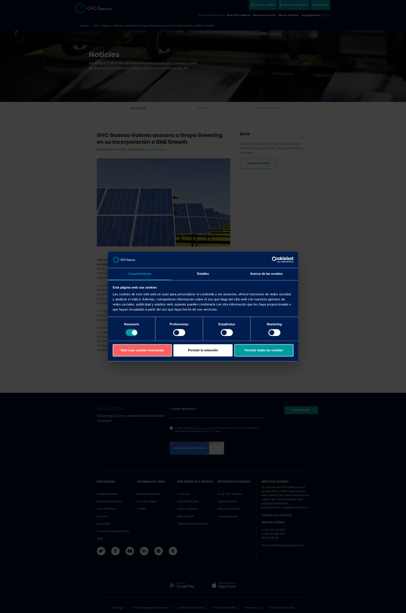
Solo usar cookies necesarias (142, 350)
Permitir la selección (203, 350)
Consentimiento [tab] (139, 273)
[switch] (179, 332)
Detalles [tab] (203, 273)
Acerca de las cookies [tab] (266, 273)
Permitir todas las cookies (264, 350)
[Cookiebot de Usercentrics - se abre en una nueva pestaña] (275, 260)
